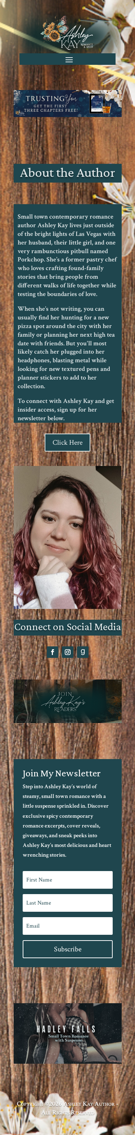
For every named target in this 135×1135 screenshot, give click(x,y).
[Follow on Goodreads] (83, 652)
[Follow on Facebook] (52, 652)
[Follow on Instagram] (67, 652)
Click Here (67, 442)
